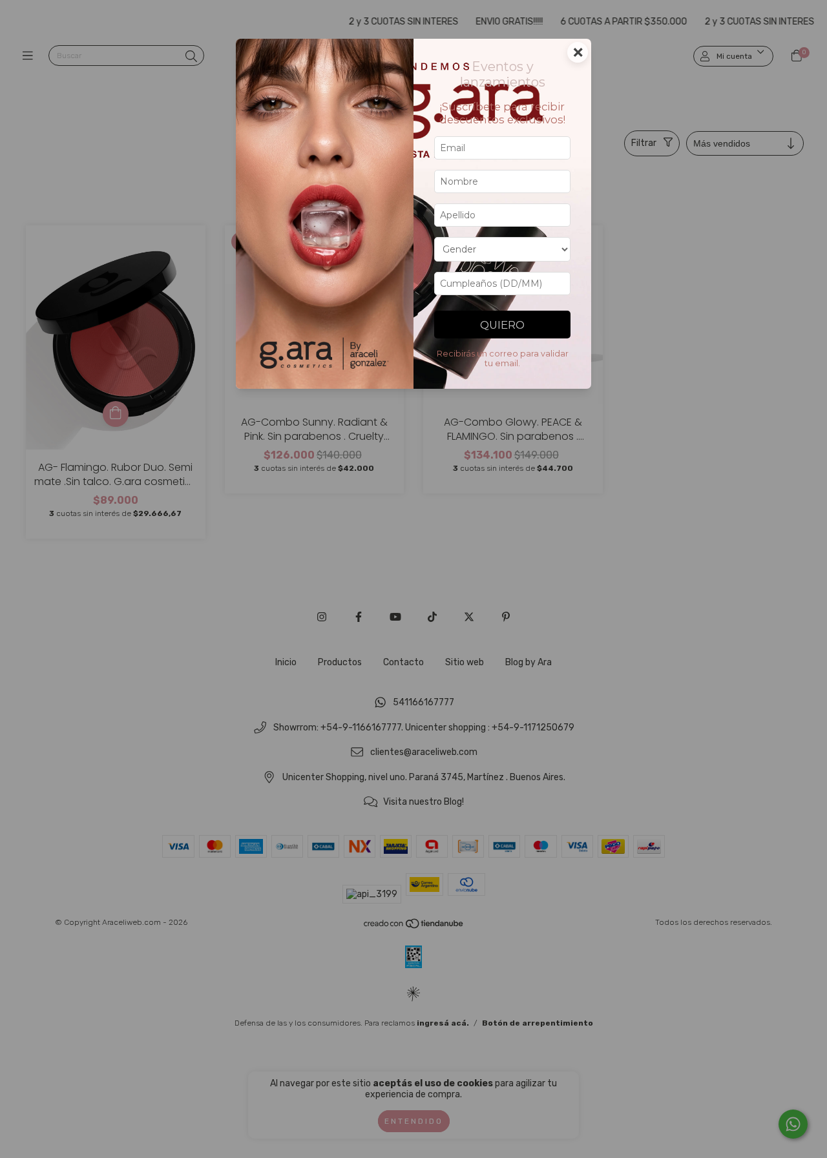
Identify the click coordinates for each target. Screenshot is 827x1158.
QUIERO (502, 324)
